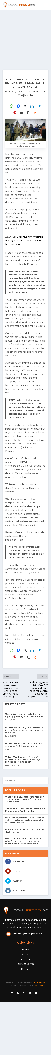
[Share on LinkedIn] (32, 106)
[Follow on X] (18, 992)
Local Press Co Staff (27, 91)
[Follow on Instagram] (23, 992)
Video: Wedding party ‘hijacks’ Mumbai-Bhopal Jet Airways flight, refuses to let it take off (23, 759)
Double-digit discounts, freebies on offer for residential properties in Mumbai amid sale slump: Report (23, 841)
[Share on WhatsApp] (11, 106)
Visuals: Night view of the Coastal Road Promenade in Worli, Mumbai (25, 809)
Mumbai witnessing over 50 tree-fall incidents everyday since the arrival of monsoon (24, 730)
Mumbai (28, 95)
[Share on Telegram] (39, 106)
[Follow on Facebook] (12, 992)
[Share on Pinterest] (15, 113)
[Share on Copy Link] (29, 113)
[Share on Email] (22, 113)
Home (25, 949)
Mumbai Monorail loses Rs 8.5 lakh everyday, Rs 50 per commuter (23, 744)
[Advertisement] (25, 37)
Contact (25, 969)
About (25, 954)
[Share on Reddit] (36, 113)
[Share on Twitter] (25, 106)
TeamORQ (38, 985)
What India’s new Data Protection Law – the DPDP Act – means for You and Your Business (24, 799)
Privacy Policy (39, 982)
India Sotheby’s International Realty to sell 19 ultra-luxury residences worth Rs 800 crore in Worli (24, 820)
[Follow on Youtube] (35, 992)
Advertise (25, 959)
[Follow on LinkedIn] (29, 992)
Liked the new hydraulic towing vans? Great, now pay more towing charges (24, 241)
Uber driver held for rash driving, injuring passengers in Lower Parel (24, 715)
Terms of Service (26, 964)
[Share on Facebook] (18, 106)
